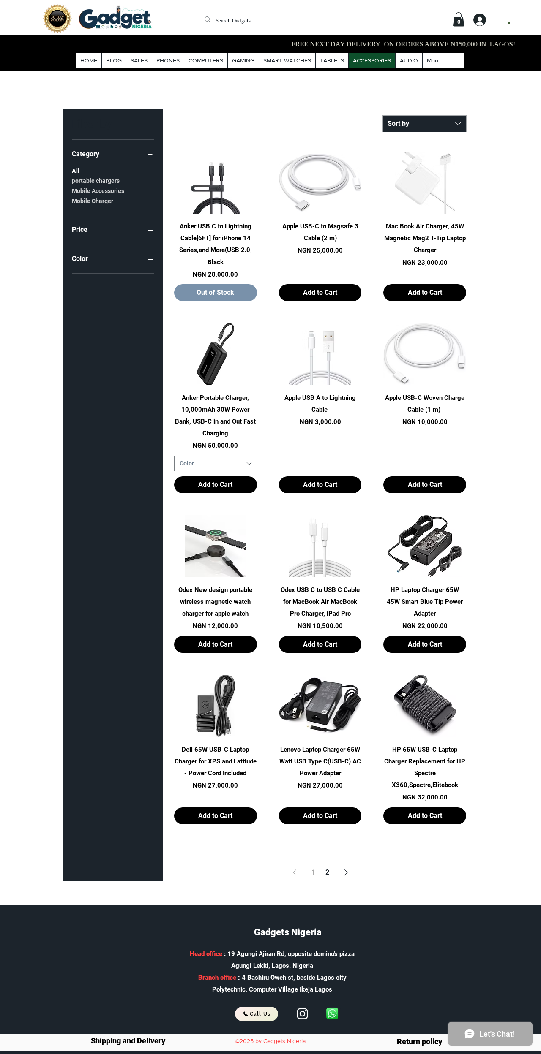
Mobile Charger (92, 201)
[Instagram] (302, 1013)
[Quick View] (215, 183)
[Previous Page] (295, 872)
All (75, 171)
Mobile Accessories (98, 190)
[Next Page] (346, 872)
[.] (487, 19)
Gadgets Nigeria (288, 932)
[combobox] (424, 123)
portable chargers (96, 180)
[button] (458, 19)
